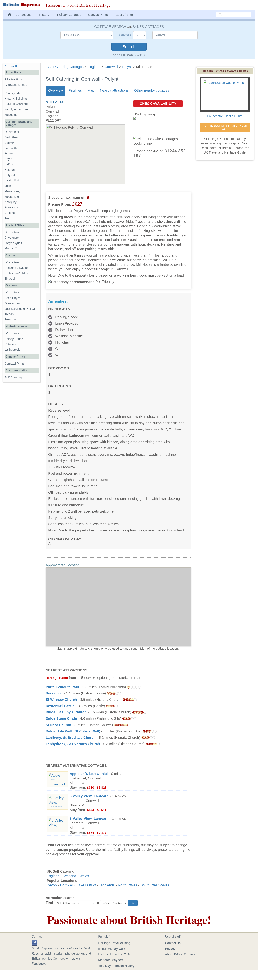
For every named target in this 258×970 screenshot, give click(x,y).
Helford (9, 164)
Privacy (170, 948)
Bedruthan (11, 137)
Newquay (11, 202)
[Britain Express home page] (21, 5)
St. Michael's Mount (17, 273)
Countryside (12, 93)
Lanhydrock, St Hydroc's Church (73, 744)
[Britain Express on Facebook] (34, 942)
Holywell (10, 175)
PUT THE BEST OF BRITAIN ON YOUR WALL (225, 127)
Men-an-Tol (12, 248)
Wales (84, 876)
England (94, 67)
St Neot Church (58, 725)
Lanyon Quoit (13, 243)
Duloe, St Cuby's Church (66, 712)
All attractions (14, 79)
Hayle (8, 159)
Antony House (14, 339)
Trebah (9, 314)
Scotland (69, 876)
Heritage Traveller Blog (114, 942)
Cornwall (111, 67)
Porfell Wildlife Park (62, 687)
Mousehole (12, 196)
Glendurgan (12, 303)
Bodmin (9, 142)
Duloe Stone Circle (61, 718)
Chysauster (12, 237)
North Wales (127, 885)
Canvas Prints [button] (98, 14)
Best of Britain (125, 14)
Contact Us (173, 942)
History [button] (44, 14)
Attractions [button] (24, 14)
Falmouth (11, 148)
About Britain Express (180, 954)
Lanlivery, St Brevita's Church (70, 738)
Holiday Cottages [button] (69, 14)
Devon (52, 885)
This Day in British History (116, 965)
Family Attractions (16, 109)
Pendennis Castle (16, 267)
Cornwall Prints (15, 363)
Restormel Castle (60, 706)
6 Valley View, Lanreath (89, 818)
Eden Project (13, 298)
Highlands (107, 885)
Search (129, 47)
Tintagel (10, 278)
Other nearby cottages (151, 90)
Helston (10, 169)
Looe (8, 186)
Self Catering (13, 377)
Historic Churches (16, 104)
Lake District (86, 885)
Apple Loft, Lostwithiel (89, 774)
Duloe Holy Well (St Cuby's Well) (73, 731)
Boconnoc (54, 693)
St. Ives (10, 213)
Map (90, 90)
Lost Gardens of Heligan (20, 308)
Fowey (9, 153)
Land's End (12, 180)
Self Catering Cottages (66, 67)
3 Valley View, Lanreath (89, 796)
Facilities (75, 90)
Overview (55, 90)
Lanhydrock (12, 349)
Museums (11, 114)
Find (49, 903)
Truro (8, 218)
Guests (125, 35)
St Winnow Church (61, 699)
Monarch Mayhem (111, 959)
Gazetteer (12, 132)
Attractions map (16, 84)
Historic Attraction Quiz (114, 954)
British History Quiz (111, 948)
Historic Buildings (16, 98)
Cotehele (10, 344)
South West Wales (154, 885)
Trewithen (11, 319)
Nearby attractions (114, 90)
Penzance (11, 207)
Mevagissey (12, 191)
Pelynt (127, 67)
